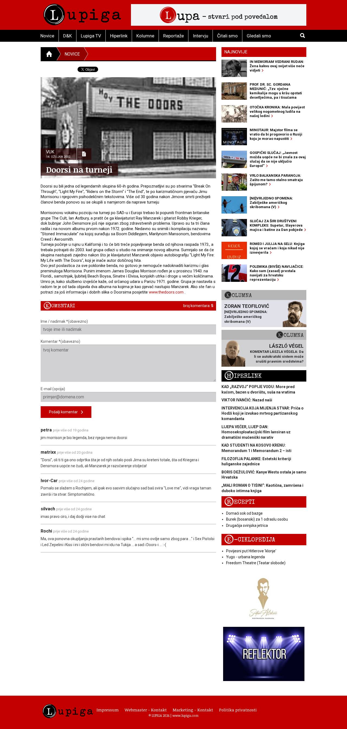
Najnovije (235, 51)
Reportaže (173, 35)
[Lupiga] (82, 13)
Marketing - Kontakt (193, 709)
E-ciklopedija (249, 540)
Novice (47, 35)
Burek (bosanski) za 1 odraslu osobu (257, 519)
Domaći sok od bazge (244, 513)
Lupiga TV (91, 35)
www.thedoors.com (166, 292)
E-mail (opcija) (53, 389)
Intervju (200, 35)
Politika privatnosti (238, 709)
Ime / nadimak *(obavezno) (64, 321)
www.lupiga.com (185, 715)
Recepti (239, 502)
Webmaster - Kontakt (146, 709)
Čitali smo (227, 35)
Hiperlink (118, 35)
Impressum (108, 709)
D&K (67, 35)
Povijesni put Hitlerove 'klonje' (251, 551)
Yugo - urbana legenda (245, 557)
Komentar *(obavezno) (60, 341)
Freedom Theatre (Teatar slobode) (255, 563)
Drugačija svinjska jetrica (247, 525)
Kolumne (145, 35)
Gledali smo (259, 35)
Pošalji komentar (65, 412)
